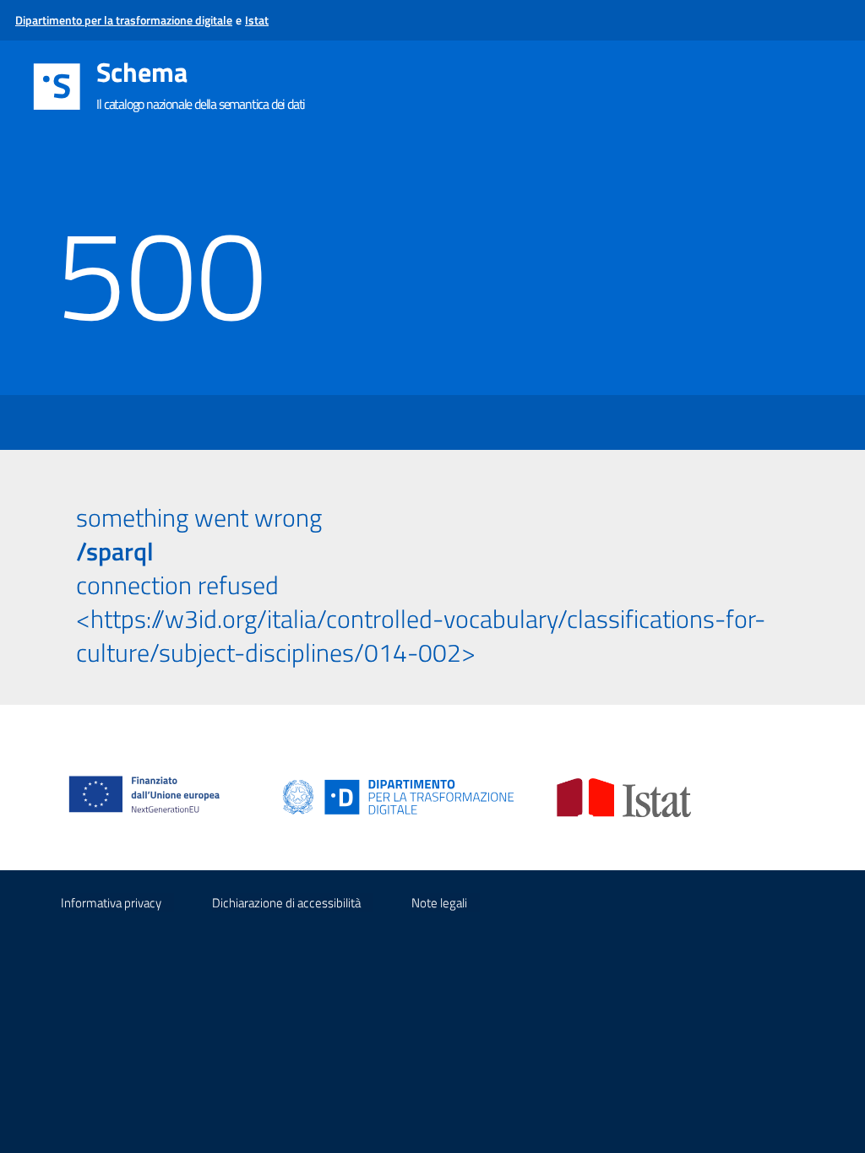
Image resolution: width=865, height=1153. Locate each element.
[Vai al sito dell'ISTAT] (624, 796)
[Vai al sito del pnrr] (151, 777)
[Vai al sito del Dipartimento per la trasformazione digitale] (398, 796)
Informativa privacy (111, 902)
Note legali (439, 902)
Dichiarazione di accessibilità (286, 902)
